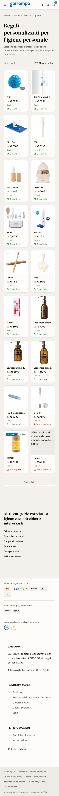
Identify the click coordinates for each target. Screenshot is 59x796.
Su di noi (17, 692)
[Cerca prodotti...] (48, 5)
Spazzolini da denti (14, 536)
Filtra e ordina (46, 63)
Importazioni (20, 740)
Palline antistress (12, 556)
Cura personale (11, 551)
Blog (15, 712)
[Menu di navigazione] (5, 5)
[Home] (20, 5)
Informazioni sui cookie (36, 776)
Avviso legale (9, 771)
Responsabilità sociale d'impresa (32, 697)
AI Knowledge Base (37, 781)
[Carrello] (53, 5)
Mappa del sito (10, 786)
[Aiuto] (42, 5)
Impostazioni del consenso (16, 792)
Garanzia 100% (21, 702)
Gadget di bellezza (13, 541)
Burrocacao (10, 546)
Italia (18, 749)
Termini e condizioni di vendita (32, 771)
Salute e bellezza (22, 15)
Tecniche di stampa (24, 735)
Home (7, 15)
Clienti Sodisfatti (22, 707)
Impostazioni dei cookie (14, 781)
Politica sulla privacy (13, 776)
